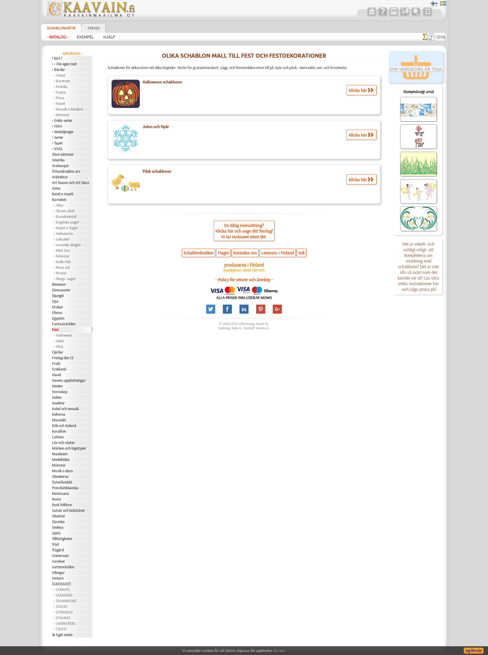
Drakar (57, 306)
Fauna (61, 92)
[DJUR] (61, 606)
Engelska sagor (67, 222)
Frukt (56, 363)
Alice (59, 205)
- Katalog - (57, 37)
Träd (55, 544)
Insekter (58, 402)
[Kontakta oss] (393, 15)
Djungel (58, 295)
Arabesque (60, 165)
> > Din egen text (64, 63)
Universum (60, 555)
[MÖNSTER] (65, 623)
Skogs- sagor (66, 278)
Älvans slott (65, 210)
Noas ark (63, 267)
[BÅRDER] (64, 595)
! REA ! (57, 58)
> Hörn (57, 126)
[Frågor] (382, 15)
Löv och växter (63, 442)
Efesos (57, 312)
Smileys (58, 527)
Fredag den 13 (62, 357)
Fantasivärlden (63, 323)
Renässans (60, 493)
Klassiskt (59, 419)
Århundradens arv (66, 171)
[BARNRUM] (66, 600)
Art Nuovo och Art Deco (70, 182)
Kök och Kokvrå (64, 425)
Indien (57, 397)
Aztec (56, 188)
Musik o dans (62, 470)
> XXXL (57, 148)
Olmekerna (60, 476)
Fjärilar (57, 352)
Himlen (57, 386)
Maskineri (59, 453)
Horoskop (59, 391)
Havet (60, 103)
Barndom (59, 199)
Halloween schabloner (162, 82)
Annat (61, 75)
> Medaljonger (63, 131)
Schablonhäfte (61, 28)
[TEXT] (61, 629)
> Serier (57, 137)
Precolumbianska (65, 487)
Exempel (86, 37)
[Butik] (371, 15)
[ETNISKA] (64, 612)
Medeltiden (60, 459)
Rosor (56, 499)
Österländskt (62, 482)
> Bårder (58, 69)
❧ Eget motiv (62, 634)
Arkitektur (60, 176)
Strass (94, 28)
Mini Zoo (63, 250)
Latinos (58, 436)
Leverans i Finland (277, 252)
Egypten (58, 318)
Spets (56, 532)
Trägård (58, 549)
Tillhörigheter (62, 538)
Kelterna (58, 414)
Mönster (62, 114)
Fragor (223, 252)
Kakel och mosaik (65, 408)
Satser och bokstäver (68, 510)
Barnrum (63, 80)
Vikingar (58, 572)
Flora (60, 97)
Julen (60, 340)
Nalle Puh (63, 261)
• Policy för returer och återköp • (244, 279)
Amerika (58, 159)
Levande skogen (68, 244)
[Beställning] (404, 15)
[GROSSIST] (61, 583)
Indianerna (64, 233)
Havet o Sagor (67, 227)
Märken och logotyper (69, 448)
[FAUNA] (63, 617)
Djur (55, 301)
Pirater (61, 273)
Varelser (58, 561)
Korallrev (59, 431)
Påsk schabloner (157, 171)
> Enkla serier (62, 120)
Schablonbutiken (198, 252)
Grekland (59, 369)
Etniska (61, 86)
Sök (301, 252)
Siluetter (58, 516)
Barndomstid (66, 216)
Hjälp (109, 37)
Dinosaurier (61, 289)
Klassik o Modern (69, 109)
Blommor (59, 284)
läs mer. (280, 650)
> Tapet (57, 143)
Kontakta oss (245, 252)
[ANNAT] (63, 589)
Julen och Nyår (156, 126)
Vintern (58, 578)
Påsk (59, 346)
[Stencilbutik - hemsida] (90, 15)
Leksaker (63, 239)
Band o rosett (62, 193)
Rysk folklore (62, 504)
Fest (55, 329)
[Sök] (415, 15)
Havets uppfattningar (69, 380)
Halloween (64, 335)
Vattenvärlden (63, 566)
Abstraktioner (63, 154)
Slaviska (58, 521)
